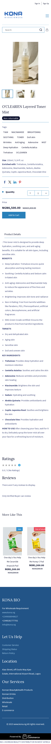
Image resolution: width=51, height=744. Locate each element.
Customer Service (10, 645)
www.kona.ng (8, 612)
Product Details (12, 234)
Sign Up (46, 3)
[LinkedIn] (15, 182)
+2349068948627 (10, 616)
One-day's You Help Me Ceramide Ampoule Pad (12, 561)
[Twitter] (10, 182)
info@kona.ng (9, 624)
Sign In (37, 3)
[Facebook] (5, 182)
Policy (12, 653)
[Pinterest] (20, 182)
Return (5, 653)
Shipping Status (9, 649)
